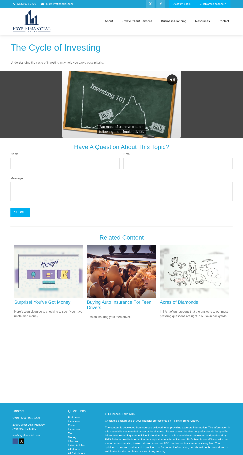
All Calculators (76, 453)
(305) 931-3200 (26, 3)
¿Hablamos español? (213, 3)
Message (16, 178)
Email (127, 154)
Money (72, 437)
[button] (108, 21)
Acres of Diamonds (179, 302)
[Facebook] (160, 4)
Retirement (74, 417)
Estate (72, 425)
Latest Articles (76, 445)
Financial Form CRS (122, 413)
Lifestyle (73, 441)
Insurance (74, 429)
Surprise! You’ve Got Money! (43, 302)
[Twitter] (150, 4)
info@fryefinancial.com (59, 3)
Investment (74, 421)
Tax (70, 433)
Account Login (182, 3)
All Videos (74, 449)
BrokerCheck (190, 420)
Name (14, 154)
